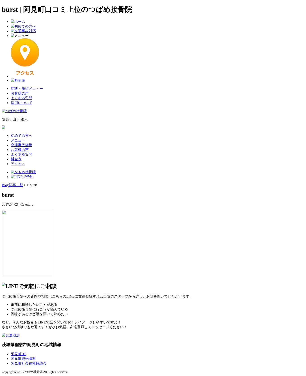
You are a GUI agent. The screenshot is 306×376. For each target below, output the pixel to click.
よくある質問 (21, 98)
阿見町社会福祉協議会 (29, 363)
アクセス (18, 164)
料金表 (16, 159)
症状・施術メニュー (27, 89)
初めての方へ (21, 135)
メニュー (18, 140)
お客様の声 (20, 93)
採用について (21, 103)
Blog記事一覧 (12, 185)
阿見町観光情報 (23, 359)
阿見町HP (18, 354)
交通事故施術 (21, 145)
